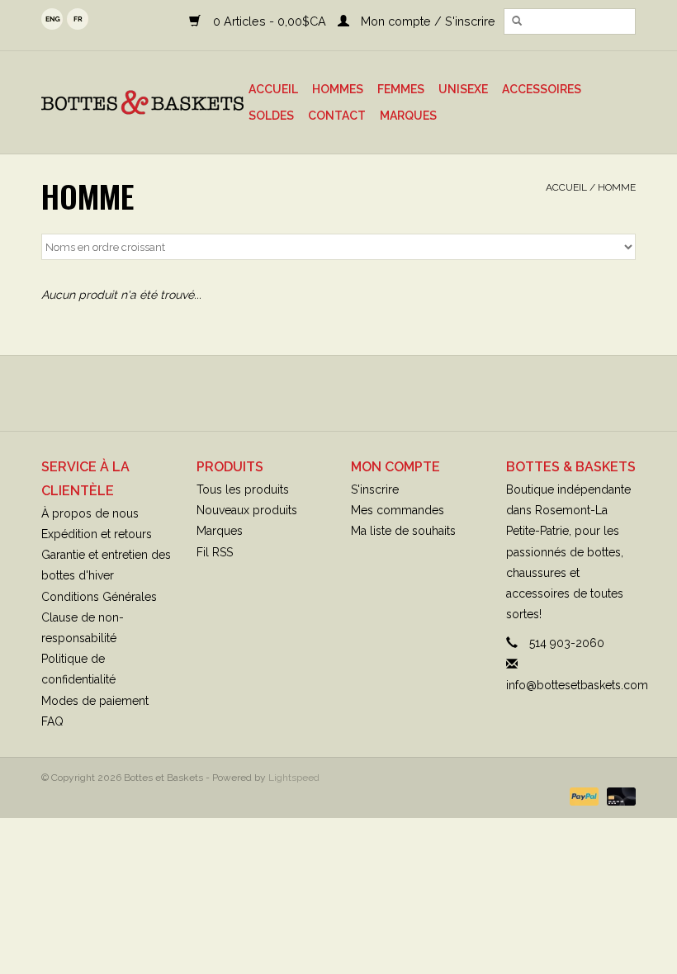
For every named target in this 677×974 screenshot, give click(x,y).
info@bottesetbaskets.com (577, 685)
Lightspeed (294, 777)
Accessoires (541, 89)
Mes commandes (397, 510)
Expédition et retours (96, 534)
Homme (617, 187)
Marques (408, 115)
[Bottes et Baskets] (142, 102)
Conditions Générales (99, 596)
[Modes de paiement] (582, 795)
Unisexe (463, 89)
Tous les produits (242, 489)
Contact (337, 115)
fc (77, 19)
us (52, 19)
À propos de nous (90, 513)
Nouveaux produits (246, 510)
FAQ (52, 721)
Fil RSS (214, 552)
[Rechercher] (517, 21)
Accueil (273, 89)
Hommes (337, 89)
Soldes (271, 115)
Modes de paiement (95, 700)
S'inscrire (375, 489)
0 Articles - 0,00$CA (269, 21)
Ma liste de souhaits (403, 530)
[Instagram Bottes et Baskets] (353, 393)
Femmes (400, 89)
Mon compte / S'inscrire (426, 21)
